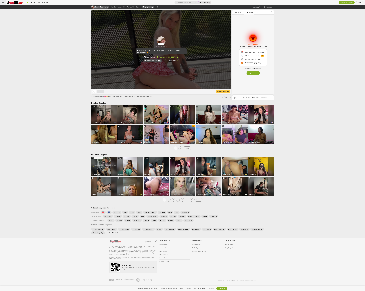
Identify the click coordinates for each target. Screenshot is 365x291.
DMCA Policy (163, 251)
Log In (359, 2)
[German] (103, 212)
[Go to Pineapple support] (138, 280)
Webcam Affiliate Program (199, 251)
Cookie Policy (201, 288)
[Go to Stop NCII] (147, 280)
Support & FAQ (229, 244)
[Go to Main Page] (15, 2)
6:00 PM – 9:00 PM (167, 57)
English (149, 241)
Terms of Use (163, 248)
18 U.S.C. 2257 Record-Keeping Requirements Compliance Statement (237, 280)
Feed (137, 7)
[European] (109, 212)
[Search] (196, 2)
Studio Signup (196, 248)
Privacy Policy (163, 244)
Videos (121, 7)
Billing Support (229, 248)
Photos (130, 7)
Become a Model (196, 244)
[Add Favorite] (94, 91)
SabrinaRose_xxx (98, 208)
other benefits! (256, 68)
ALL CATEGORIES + (113, 233)
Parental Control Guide (165, 258)
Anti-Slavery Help (164, 261)
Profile (113, 7)
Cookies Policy (163, 254)
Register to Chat (253, 73)
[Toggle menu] (3, 2)
